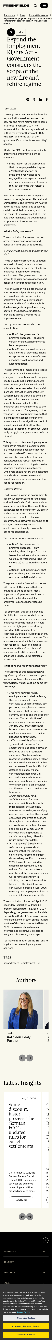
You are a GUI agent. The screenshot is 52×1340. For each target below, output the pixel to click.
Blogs (22, 15)
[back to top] (46, 1240)
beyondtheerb (11, 963)
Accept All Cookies (26, 1335)
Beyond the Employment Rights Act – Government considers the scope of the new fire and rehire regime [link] (27, 20)
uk (39, 963)
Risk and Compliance (38, 15)
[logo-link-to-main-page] (16, 6)
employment (28, 963)
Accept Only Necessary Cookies (26, 1326)
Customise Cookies (26, 1318)
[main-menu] (44, 5)
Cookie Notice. (23, 1312)
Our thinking (9, 15)
